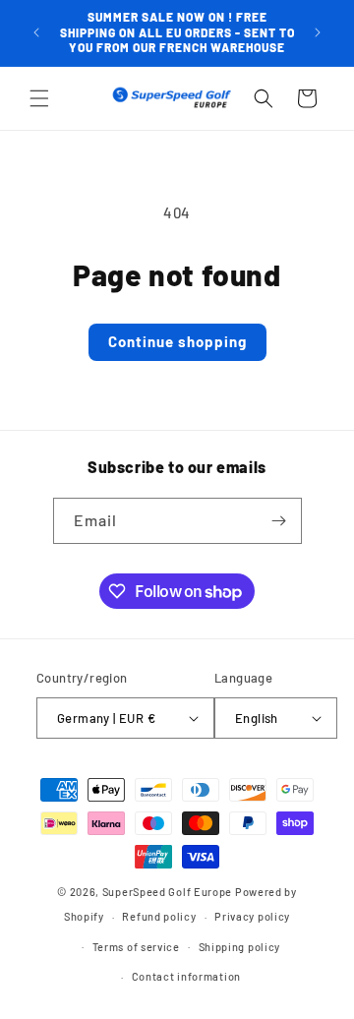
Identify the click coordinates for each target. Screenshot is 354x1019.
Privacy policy (252, 916)
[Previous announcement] (36, 32)
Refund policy (159, 916)
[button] (39, 98)
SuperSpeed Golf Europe (167, 891)
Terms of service (136, 946)
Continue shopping (177, 341)
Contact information (186, 976)
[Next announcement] (317, 32)
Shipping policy (240, 946)
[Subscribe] (279, 521)
